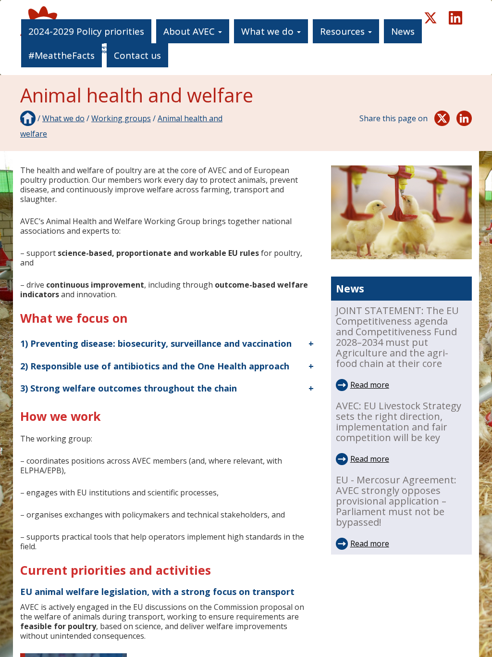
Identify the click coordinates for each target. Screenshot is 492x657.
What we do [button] (268, 31)
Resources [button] (343, 31)
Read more (369, 384)
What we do (63, 118)
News (403, 31)
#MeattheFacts (61, 55)
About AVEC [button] (190, 31)
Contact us (137, 55)
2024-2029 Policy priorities (86, 31)
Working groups (121, 118)
